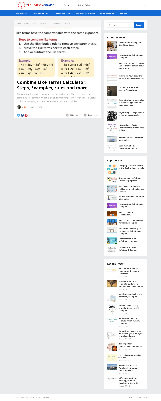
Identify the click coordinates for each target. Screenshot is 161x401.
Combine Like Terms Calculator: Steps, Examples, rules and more (52, 85)
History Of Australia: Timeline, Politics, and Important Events (128, 368)
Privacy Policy (84, 5)
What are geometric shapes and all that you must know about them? (131, 65)
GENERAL (123, 13)
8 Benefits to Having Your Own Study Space (130, 43)
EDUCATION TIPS (40, 13)
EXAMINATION (107, 13)
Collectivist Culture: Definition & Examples (128, 239)
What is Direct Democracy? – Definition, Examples (131, 221)
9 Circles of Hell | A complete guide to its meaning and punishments (130, 284)
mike (24, 107)
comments (93, 115)
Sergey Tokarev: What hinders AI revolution (128, 88)
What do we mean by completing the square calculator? (128, 271)
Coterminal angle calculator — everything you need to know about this (131, 102)
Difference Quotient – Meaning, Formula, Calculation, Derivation (128, 380)
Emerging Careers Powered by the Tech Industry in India (131, 166)
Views (74, 115)
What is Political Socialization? (125, 213)
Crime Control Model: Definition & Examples (128, 248)
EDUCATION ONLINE (85, 13)
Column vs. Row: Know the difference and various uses (131, 77)
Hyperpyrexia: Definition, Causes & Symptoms (129, 179)
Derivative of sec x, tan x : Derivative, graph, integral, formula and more (130, 333)
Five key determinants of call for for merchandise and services (131, 189)
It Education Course (27, 397)
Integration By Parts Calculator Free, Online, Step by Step (131, 127)
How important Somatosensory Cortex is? (130, 345)
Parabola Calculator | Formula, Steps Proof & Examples (128, 308)
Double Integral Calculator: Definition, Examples (130, 295)
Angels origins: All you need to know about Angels (131, 113)
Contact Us (68, 5)
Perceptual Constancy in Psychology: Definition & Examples (129, 231)
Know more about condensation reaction (128, 147)
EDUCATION (22, 13)
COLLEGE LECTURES (62, 13)
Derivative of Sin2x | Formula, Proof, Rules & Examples (129, 320)
